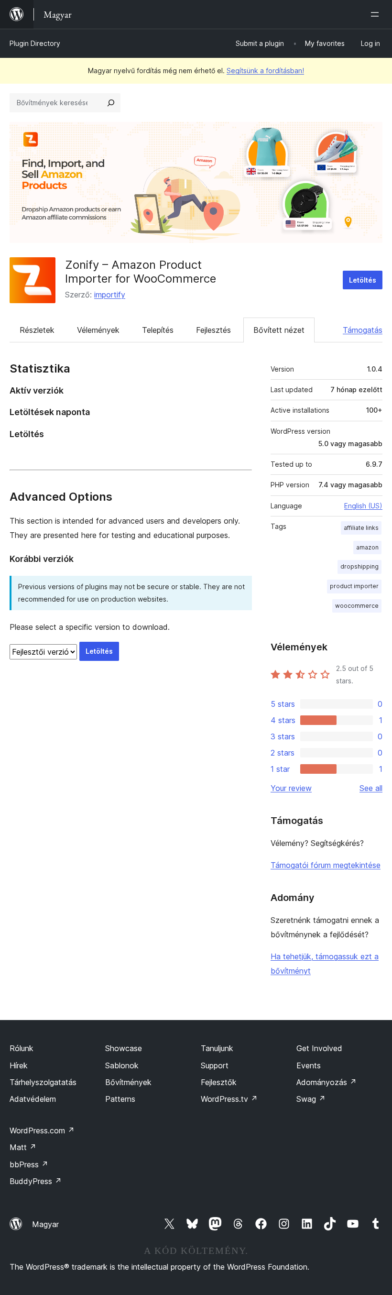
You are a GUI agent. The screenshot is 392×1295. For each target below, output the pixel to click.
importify (109, 294)
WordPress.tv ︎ (229, 1099)
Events (308, 1065)
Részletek (37, 330)
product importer (354, 586)
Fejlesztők (219, 1082)
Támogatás (362, 330)
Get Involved (319, 1048)
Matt (23, 1147)
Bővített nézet (279, 330)
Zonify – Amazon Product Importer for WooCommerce (140, 271)
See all (370, 788)
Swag (311, 1099)
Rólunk (21, 1048)
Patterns (120, 1099)
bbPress (29, 1164)
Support (215, 1065)
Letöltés (362, 280)
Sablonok (122, 1065)
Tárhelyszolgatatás (43, 1082)
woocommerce (357, 605)
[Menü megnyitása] (376, 14)
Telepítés (158, 330)
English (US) (363, 506)
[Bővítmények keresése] (110, 102)
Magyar (45, 1224)
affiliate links (361, 527)
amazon (367, 547)
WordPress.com (42, 1130)
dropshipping (359, 566)
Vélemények (98, 330)
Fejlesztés (213, 330)
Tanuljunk (217, 1048)
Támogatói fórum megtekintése (326, 865)
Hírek (19, 1065)
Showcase (123, 1048)
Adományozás (326, 1082)
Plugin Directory (35, 43)
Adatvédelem (33, 1099)
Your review (291, 788)
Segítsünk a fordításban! (265, 70)
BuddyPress (36, 1181)
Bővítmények (128, 1082)
